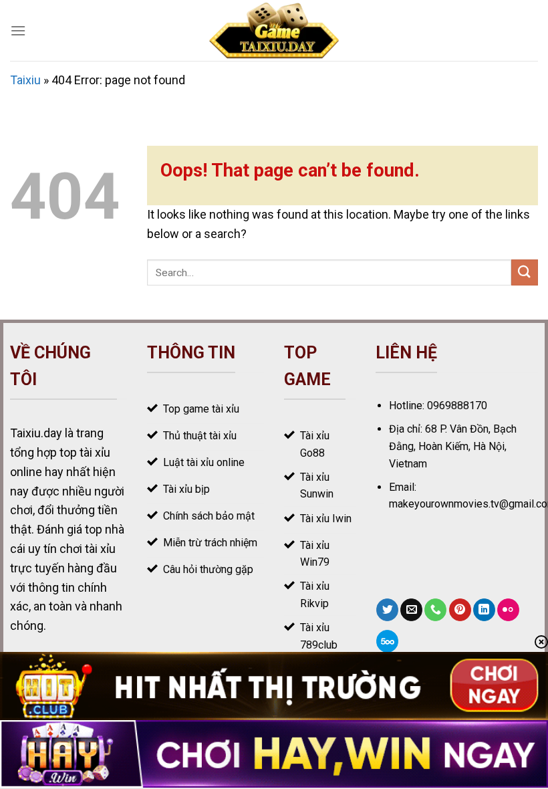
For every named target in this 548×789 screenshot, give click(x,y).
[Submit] (524, 272)
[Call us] (435, 609)
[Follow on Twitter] (387, 609)
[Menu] (18, 30)
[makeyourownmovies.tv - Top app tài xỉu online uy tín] (274, 30)
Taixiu (25, 80)
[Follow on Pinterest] (460, 609)
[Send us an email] (411, 609)
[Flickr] (508, 609)
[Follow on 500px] (387, 641)
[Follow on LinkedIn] (484, 609)
